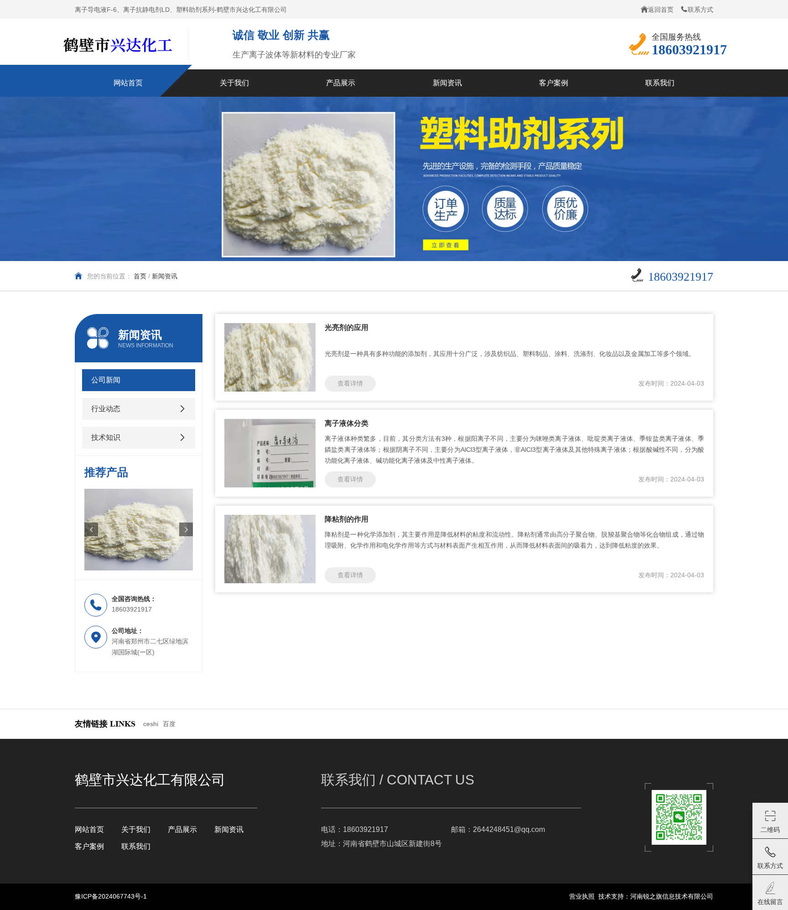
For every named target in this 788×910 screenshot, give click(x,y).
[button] (91, 529)
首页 (140, 276)
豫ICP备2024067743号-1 (111, 896)
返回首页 (661, 9)
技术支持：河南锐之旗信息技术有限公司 (655, 896)
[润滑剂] (138, 529)
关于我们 (135, 829)
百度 (169, 723)
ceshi (150, 723)
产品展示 (182, 829)
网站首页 (89, 829)
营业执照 (582, 896)
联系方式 (700, 9)
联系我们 (135, 846)
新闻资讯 (229, 829)
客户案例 (89, 846)
